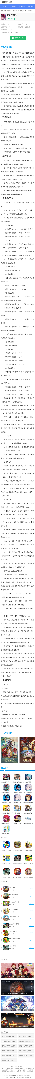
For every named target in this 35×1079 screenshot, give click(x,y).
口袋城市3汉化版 (13, 887)
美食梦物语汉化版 (13, 909)
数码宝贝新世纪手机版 (14, 938)
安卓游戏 (13, 6)
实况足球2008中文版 (14, 924)
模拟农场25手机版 (13, 894)
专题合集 (31, 6)
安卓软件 (22, 6)
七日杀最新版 (12, 946)
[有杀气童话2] (9, 762)
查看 (31, 888)
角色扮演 (21, 11)
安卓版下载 (19, 38)
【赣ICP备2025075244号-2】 (11, 1077)
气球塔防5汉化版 (13, 931)
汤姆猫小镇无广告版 (14, 916)
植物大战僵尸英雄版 (14, 902)
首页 (4, 6)
